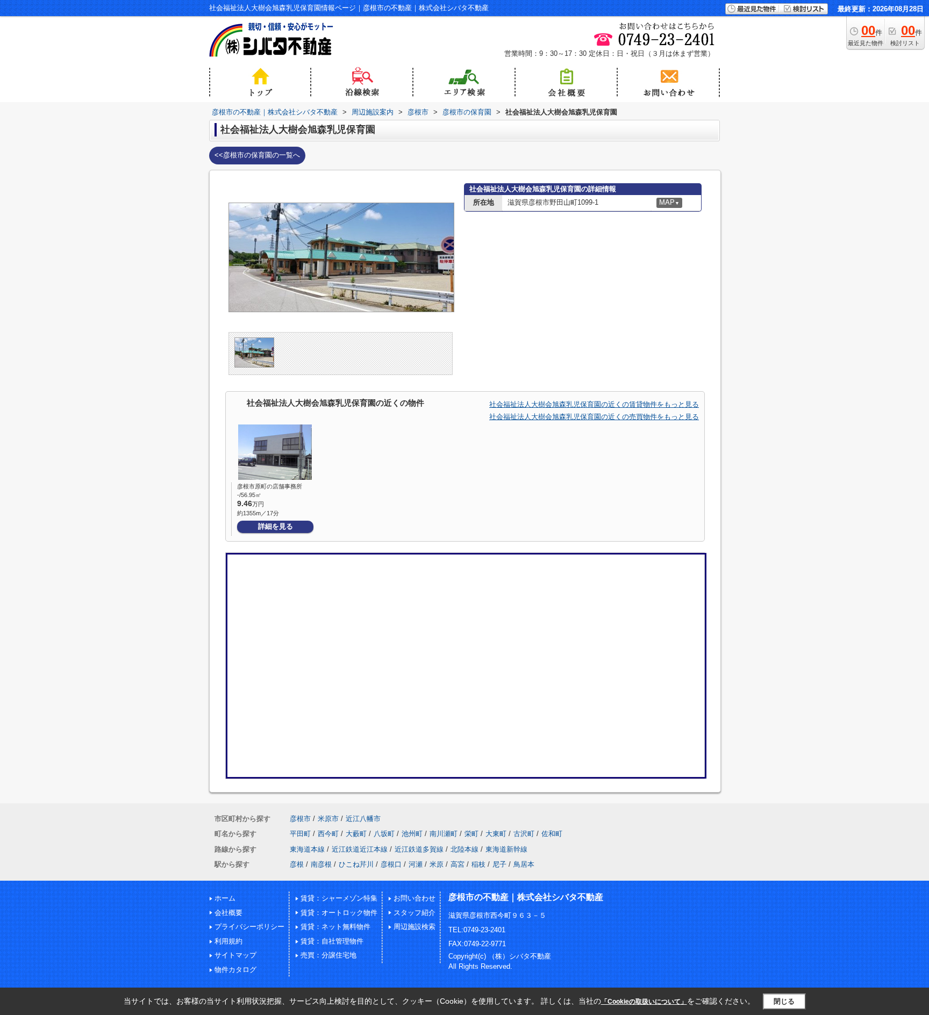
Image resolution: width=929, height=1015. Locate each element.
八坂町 (384, 834)
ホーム (225, 898)
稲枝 (478, 864)
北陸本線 (464, 849)
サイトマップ (235, 955)
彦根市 (300, 819)
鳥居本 (523, 864)
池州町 (412, 834)
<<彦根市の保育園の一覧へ (257, 155)
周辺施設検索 (414, 927)
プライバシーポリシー (249, 927)
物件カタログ (235, 970)
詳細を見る (275, 526)
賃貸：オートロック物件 (339, 913)
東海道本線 (307, 849)
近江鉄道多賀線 (419, 849)
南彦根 (321, 864)
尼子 (499, 864)
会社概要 (228, 913)
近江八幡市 (363, 819)
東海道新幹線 (506, 849)
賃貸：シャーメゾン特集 (339, 898)
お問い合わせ (414, 898)
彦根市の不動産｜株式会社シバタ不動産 (525, 897)
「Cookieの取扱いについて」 (644, 1001)
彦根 (297, 864)
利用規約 (228, 941)
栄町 (471, 834)
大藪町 (356, 834)
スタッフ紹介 (414, 913)
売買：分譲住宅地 (328, 955)
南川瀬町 (444, 834)
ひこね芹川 (356, 864)
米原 (437, 864)
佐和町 (551, 834)
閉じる (784, 1001)
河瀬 (416, 864)
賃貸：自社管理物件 (332, 941)
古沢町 (523, 834)
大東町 (495, 834)
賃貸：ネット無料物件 (335, 927)
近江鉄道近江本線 (360, 849)
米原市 (328, 819)
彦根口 (391, 864)
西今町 (328, 834)
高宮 (457, 864)
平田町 (300, 834)
